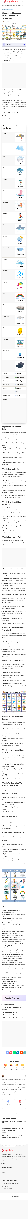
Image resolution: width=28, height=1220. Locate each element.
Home (3, 5)
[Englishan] (11, 1)
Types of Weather (8, 1004)
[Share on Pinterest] (10, 1052)
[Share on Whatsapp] (14, 1052)
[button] (3, 1)
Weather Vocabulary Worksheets (13, 1018)
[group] (14, 273)
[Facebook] (23, 1076)
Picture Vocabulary (13, 5)
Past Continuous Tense (10, 1015)
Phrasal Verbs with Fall (10, 1012)
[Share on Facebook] (7, 1052)
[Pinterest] (25, 1076)
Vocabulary (7, 5)
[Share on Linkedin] (17, 1052)
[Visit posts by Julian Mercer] (3, 1076)
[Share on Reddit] (21, 1052)
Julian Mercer (8, 21)
